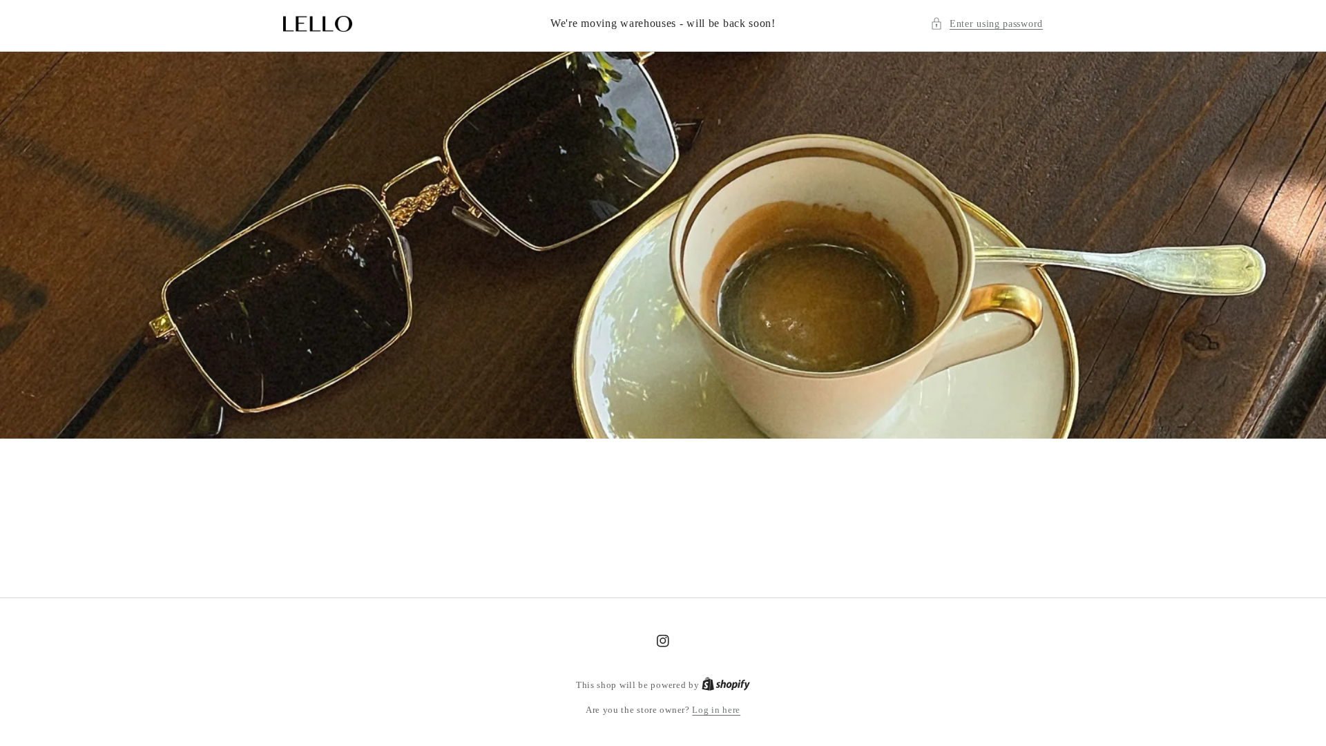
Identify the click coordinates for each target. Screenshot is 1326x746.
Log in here (716, 710)
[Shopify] (726, 685)
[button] (986, 23)
